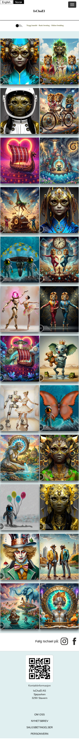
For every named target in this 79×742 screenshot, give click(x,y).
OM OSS (39, 714)
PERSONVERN (39, 733)
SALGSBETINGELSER (39, 727)
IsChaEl (39, 11)
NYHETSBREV (39, 720)
